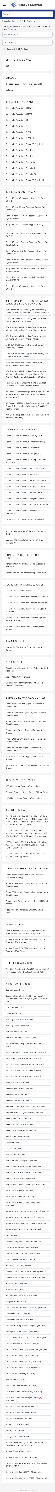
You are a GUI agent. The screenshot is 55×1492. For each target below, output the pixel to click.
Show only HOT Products (17, 49)
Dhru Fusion (32, 1490)
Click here (12, 29)
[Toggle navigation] (4, 4)
